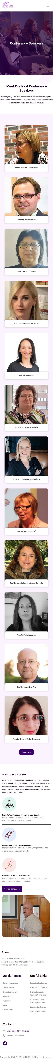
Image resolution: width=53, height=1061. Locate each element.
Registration (7, 996)
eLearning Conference (38, 987)
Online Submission (10, 992)
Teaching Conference (38, 1012)
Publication (7, 1001)
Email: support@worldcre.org (18, 1031)
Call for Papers (8, 987)
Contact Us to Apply (12, 889)
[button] (26, 752)
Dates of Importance (10, 983)
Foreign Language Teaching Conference (38, 1001)
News (5, 1005)
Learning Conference (38, 1007)
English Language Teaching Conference (38, 993)
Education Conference (38, 983)
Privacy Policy (8, 1010)
